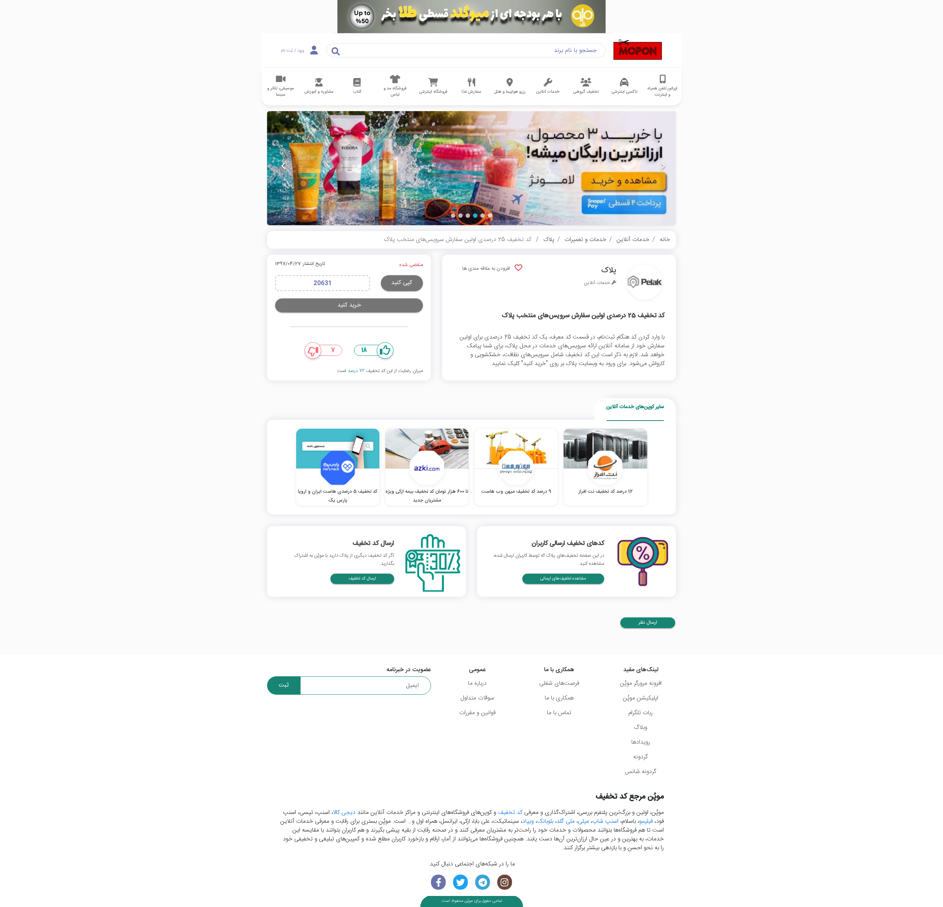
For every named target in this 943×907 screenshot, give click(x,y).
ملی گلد (566, 821)
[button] (490, 215)
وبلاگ (640, 728)
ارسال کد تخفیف (362, 578)
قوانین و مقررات (477, 713)
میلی (583, 821)
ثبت (284, 685)
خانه (665, 240)
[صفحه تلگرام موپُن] (483, 882)
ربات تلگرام (640, 713)
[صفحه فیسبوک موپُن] (438, 882)
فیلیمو (646, 821)
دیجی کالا (344, 813)
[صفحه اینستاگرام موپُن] (505, 882)
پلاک (548, 240)
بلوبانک (545, 821)
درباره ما (477, 683)
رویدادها (640, 742)
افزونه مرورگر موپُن (641, 683)
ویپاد (528, 821)
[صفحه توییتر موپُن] (460, 882)
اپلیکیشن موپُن (640, 698)
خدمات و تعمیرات (585, 240)
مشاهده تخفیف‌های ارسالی (563, 578)
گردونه (640, 757)
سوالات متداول (477, 698)
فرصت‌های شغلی (559, 683)
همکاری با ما (559, 698)
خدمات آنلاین (633, 240)
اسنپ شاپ (605, 821)
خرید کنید (349, 305)
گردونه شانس (640, 772)
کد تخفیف (510, 813)
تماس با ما (559, 713)
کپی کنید (401, 283)
